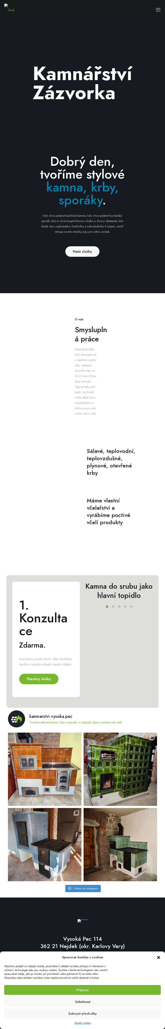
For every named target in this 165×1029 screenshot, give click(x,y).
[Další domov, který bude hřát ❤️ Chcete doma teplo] (120, 769)
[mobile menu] (158, 9)
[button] (158, 957)
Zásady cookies (82, 1023)
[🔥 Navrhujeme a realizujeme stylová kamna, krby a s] (120, 844)
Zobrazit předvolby (82, 1013)
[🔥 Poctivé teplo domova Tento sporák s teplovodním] (44, 769)
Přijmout (82, 990)
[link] (82, 557)
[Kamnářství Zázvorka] (9, 9)
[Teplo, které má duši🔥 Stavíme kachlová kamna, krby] (44, 844)
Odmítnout (82, 1001)
